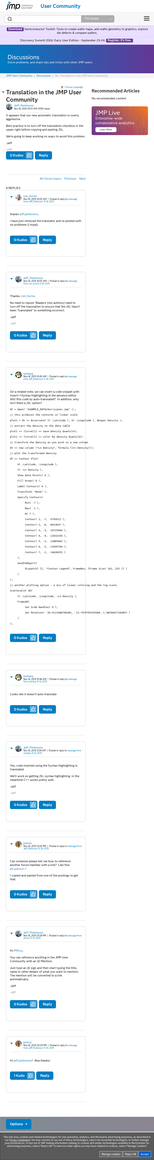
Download (15, 29)
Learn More (106, 129)
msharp (28, 373)
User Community (60, 6)
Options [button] (16, 1124)
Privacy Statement (19, 1140)
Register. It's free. (119, 40)
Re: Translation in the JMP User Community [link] (81, 75)
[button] (3, 92)
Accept (145, 1154)
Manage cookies (111, 1154)
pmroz (27, 843)
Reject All (130, 1154)
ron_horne (30, 196)
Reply (43, 155)
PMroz (18, 950)
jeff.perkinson (29, 214)
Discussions (43, 75)
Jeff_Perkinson (24, 105)
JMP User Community (19, 75)
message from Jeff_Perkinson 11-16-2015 (50, 200)
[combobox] (43, 19)
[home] (19, 6)
